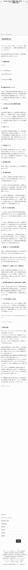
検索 (19, 541)
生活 (4, 529)
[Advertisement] (14, 19)
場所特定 (5, 523)
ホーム (4, 551)
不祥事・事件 (6, 520)
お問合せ (12, 559)
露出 (4, 535)
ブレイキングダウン (7, 517)
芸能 (4, 532)
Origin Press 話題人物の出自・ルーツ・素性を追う (14, 1)
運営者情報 (22, 551)
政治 (4, 526)
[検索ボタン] (27, 2)
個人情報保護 (4, 554)
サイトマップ (6, 559)
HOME (11, 551)
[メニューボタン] (1, 2)
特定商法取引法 (11, 554)
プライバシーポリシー (7, 322)
